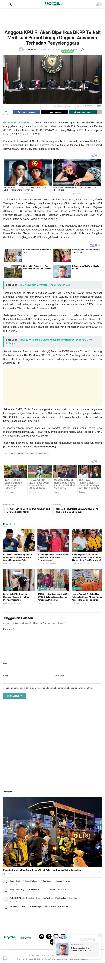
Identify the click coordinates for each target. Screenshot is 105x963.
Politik (74, 49)
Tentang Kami (74, 959)
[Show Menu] (4, 4)
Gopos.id (42, 955)
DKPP (12, 453)
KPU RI (21, 453)
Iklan (18, 959)
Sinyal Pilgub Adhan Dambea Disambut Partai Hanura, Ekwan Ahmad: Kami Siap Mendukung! (86, 557)
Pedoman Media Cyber (35, 959)
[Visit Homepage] (53, 4)
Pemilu (67, 49)
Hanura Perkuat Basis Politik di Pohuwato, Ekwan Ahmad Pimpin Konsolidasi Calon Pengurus (87, 597)
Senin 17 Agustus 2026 (46, 564)
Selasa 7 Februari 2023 (50, 49)
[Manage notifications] (5, 958)
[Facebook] (41, 936)
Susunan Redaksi (61, 959)
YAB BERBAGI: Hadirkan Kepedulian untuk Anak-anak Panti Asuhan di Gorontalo (43, 898)
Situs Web (59, 675)
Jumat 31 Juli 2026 (44, 603)
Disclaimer (84, 959)
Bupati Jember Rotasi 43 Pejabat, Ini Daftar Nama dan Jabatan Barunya (40, 881)
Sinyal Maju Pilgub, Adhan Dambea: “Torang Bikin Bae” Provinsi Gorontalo (16, 597)
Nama (5, 663)
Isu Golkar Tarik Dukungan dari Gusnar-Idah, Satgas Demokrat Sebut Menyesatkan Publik (17, 557)
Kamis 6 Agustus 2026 (80, 564)
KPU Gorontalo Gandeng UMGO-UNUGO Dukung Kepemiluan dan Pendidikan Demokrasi (52, 597)
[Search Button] (10, 4)
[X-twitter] (49, 936)
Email (5, 675)
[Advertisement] (53, 18)
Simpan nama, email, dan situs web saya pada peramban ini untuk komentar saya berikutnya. (49, 687)
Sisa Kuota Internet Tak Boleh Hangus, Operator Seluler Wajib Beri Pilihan (40, 906)
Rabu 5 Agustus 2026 (11, 603)
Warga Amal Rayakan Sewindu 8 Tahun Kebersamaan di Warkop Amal (39, 889)
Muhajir (32, 49)
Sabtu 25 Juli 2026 (79, 603)
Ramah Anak (49, 959)
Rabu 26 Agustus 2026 (12, 564)
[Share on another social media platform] (99, 112)
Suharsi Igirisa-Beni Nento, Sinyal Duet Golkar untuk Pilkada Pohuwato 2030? (52, 557)
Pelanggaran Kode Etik (37, 453)
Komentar (8, 629)
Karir (23, 959)
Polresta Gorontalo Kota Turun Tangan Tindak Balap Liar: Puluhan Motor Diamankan (42, 870)
